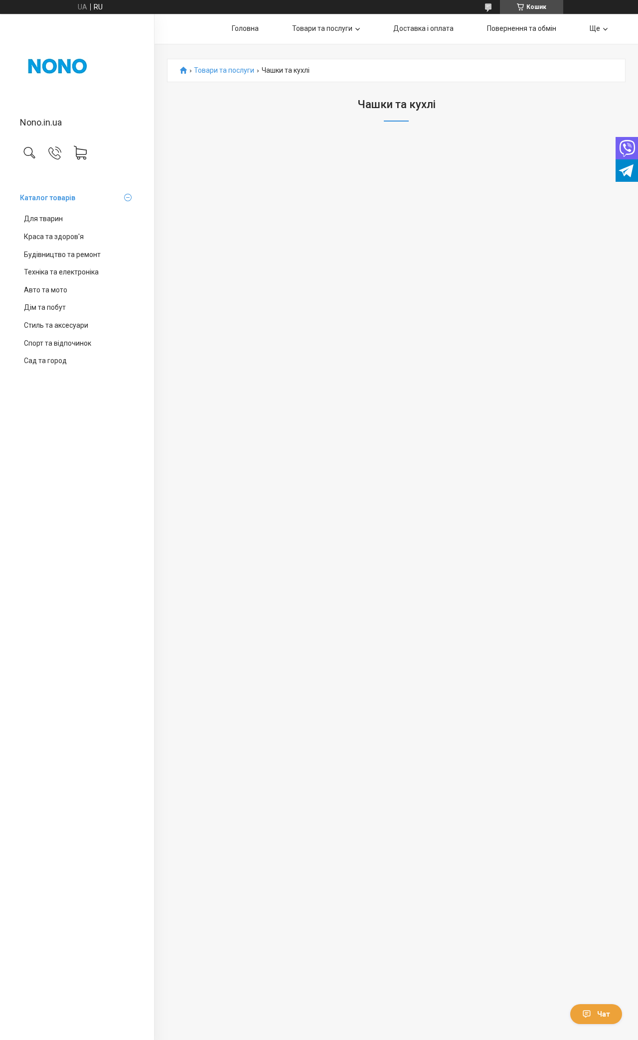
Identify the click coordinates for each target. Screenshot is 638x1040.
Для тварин (43, 219)
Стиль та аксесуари (56, 325)
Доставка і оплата (423, 28)
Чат (603, 1014)
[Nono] (77, 66)
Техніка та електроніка (61, 272)
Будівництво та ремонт (62, 255)
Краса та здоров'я (54, 237)
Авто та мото (45, 290)
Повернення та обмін (521, 28)
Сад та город (45, 361)
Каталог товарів (47, 198)
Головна (245, 28)
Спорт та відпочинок (57, 343)
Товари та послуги (322, 28)
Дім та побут (45, 307)
